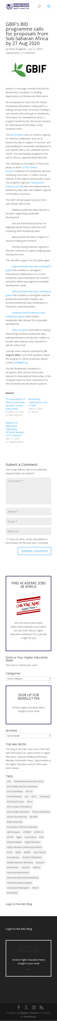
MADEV (27, 852)
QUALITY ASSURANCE (31, 857)
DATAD (10, 837)
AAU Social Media (15, 791)
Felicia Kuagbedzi (17, 49)
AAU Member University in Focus (28, 781)
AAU (9, 781)
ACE (26, 796)
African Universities (41, 811)
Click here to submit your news (21, 665)
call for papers (13, 832)
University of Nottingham (18, 888)
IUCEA (9, 852)
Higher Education (32, 842)
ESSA (41, 837)
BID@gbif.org (21, 362)
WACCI (35, 888)
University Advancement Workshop (22, 877)
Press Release (13, 857)
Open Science (40, 852)
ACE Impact (45, 796)
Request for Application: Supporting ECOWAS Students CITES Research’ (15, 429)
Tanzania (26, 867)
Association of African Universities (22, 827)
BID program (17, 134)
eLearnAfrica (30, 837)
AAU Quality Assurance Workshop (22, 786)
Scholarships (12, 867)
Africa (29, 801)
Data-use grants (20, 329)
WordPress (30, 1016)
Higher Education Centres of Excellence (24, 847)
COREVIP (27, 832)
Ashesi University (14, 822)
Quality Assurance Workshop (20, 862)
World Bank (12, 892)
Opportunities (13, 52)
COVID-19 (38, 832)
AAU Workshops (14, 796)
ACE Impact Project (15, 801)
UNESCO (36, 867)
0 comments (28, 52)
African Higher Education (18, 811)
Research (40, 862)
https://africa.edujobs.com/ (25, 626)
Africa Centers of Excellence (19, 806)
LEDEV (18, 852)
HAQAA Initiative (14, 842)
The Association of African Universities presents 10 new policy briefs (15, 404)
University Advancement (18, 872)
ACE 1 (34, 796)
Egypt (19, 837)
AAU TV (29, 791)
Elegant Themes (29, 1012)
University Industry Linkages (19, 882)
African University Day (17, 816)
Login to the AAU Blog (19, 929)
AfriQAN (33, 816)
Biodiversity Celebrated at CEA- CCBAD (38, 402)
